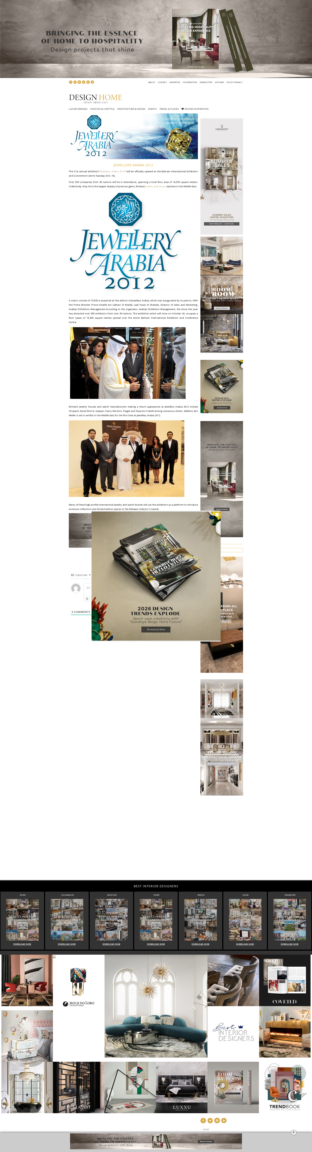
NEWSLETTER (206, 82)
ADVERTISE (175, 82)
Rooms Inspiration (197, 109)
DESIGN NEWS (134, 1124)
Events (152, 109)
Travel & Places (169, 109)
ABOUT (151, 82)
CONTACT (162, 82)
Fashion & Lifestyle (102, 109)
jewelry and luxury (155, 186)
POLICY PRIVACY (234, 82)
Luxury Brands (78, 109)
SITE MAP (219, 82)
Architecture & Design (131, 109)
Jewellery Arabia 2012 (113, 171)
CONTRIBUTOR (190, 82)
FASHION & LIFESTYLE (138, 1128)
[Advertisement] (108, 835)
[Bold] (87, 599)
